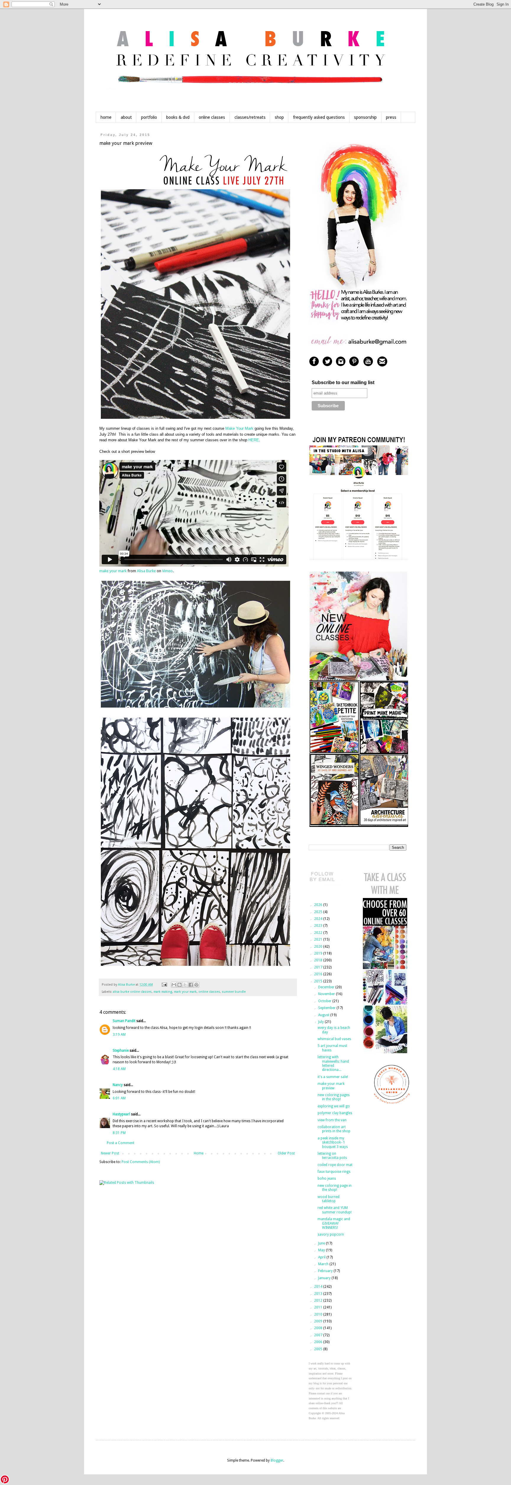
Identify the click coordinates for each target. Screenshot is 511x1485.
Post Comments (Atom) (141, 1162)
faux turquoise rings (334, 1172)
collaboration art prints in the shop (334, 1129)
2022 (318, 933)
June (322, 1243)
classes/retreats (250, 117)
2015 (318, 981)
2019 (318, 953)
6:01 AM (119, 1098)
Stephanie (121, 1050)
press (391, 117)
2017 (318, 967)
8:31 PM (119, 1133)
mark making (162, 992)
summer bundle (234, 992)
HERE (253, 440)
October (325, 1001)
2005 (318, 1349)
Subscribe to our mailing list (343, 382)
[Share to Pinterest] (196, 985)
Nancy (118, 1085)
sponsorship (365, 117)
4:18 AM (119, 1069)
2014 (318, 1286)
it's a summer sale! (333, 1077)
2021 (318, 939)
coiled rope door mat (335, 1165)
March (323, 1264)
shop (279, 117)
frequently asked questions (319, 117)
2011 (318, 1307)
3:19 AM (119, 1034)
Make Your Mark (240, 428)
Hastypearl (121, 1114)
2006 (318, 1342)
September (327, 1008)
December (326, 987)
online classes (212, 117)
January (324, 1278)
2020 (318, 946)
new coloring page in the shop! (335, 1187)
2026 (318, 905)
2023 (318, 925)
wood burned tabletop (328, 1199)
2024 (318, 919)
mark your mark (185, 992)
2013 (318, 1294)
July (321, 1022)
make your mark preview (331, 1086)
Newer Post (110, 1153)
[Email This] (174, 985)
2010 (318, 1314)
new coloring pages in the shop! (334, 1097)
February (326, 1271)
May (322, 1250)
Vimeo (167, 571)
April (322, 1257)
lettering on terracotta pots (332, 1156)
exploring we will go (334, 1106)
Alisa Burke (146, 571)
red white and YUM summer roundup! (335, 1210)
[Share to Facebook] (191, 985)
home (106, 117)
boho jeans (327, 1178)
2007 (318, 1335)
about (126, 117)
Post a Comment (120, 1143)
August (324, 1015)
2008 (318, 1328)
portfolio (149, 117)
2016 (318, 974)
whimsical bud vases (334, 1039)
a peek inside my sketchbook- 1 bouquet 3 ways (333, 1142)
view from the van (332, 1120)
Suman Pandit (124, 1021)
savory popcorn (331, 1234)
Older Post (286, 1153)
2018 (318, 960)
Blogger (277, 1460)
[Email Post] (164, 985)
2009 (318, 1321)
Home (198, 1153)
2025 (318, 912)
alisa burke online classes (132, 992)
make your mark (113, 571)
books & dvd (178, 117)
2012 (318, 1300)
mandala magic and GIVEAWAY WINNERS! (334, 1223)
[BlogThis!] (179, 985)
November (327, 994)
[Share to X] (185, 985)
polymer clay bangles (335, 1113)
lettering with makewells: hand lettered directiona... (333, 1063)
